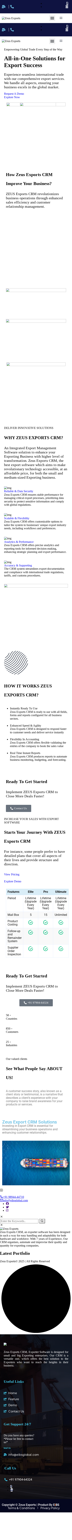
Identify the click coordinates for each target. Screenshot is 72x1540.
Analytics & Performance (19, 541)
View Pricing (11, 874)
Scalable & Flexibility (16, 518)
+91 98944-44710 (13, 1196)
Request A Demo (14, 93)
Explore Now (12, 97)
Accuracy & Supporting (18, 565)
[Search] (42, 1221)
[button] (52, 18)
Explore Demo (12, 881)
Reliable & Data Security (18, 491)
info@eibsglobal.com (15, 1200)
